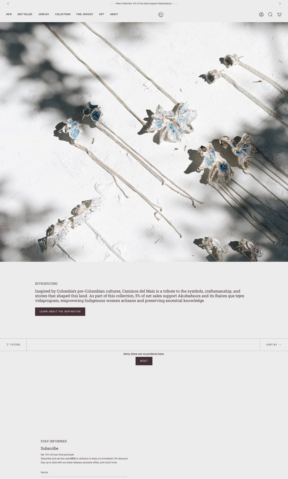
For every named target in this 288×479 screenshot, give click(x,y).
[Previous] (8, 3)
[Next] (280, 3)
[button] (9, 14)
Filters (15, 344)
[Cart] (279, 14)
